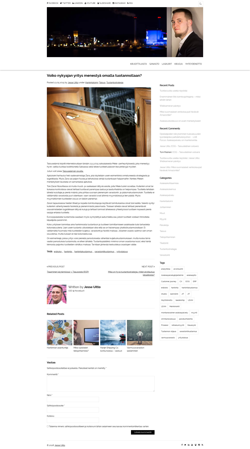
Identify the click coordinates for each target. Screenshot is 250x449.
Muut (162, 213)
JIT (183, 294)
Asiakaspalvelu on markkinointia (182, 140)
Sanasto (154, 64)
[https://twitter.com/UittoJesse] (185, 445)
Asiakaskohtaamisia (169, 183)
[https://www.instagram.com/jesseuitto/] (199, 445)
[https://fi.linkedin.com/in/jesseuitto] (188, 445)
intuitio (164, 294)
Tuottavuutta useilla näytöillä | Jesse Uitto (179, 158)
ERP (194, 281)
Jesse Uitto (73, 82)
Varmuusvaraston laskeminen (135, 349)
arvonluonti (178, 269)
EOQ (188, 281)
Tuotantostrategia (114, 82)
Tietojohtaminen (167, 237)
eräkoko (58, 251)
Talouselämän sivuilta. (73, 171)
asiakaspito (191, 275)
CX (181, 281)
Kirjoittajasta (138, 64)
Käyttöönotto (166, 300)
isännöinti (174, 294)
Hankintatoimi (91, 82)
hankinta (68, 251)
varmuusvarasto (168, 338)
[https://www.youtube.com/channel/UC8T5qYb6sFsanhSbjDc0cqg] (192, 445)
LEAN (190, 300)
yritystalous (122, 251)
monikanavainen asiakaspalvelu (174, 313)
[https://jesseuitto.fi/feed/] (202, 445)
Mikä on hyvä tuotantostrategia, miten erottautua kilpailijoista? (131, 273)
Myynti (163, 219)
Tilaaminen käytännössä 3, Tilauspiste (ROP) (68, 272)
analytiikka (165, 269)
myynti (194, 313)
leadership (180, 300)
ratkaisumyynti (178, 325)
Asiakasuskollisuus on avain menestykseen (180, 121)
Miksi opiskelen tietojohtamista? (81, 349)
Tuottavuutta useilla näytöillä (173, 91)
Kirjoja (178, 64)
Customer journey (168, 281)
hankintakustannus (83, 251)
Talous (102, 82)
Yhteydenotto (193, 64)
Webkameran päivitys (170, 106)
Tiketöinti (164, 243)
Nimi (49, 395)
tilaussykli (192, 325)
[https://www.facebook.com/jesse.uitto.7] (182, 445)
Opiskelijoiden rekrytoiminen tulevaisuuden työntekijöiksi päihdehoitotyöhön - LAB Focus (180, 137)
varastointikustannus (104, 251)
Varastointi (165, 255)
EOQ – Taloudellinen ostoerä (185, 146)
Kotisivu (50, 416)
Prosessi (164, 325)
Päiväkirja (164, 225)
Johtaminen (165, 207)
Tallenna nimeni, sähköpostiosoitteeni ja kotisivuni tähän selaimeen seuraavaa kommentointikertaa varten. (99, 426)
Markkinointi (175, 306)
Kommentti (53, 374)
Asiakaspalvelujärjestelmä (172, 275)
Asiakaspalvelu (167, 195)
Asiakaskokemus (168, 189)
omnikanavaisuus (168, 319)
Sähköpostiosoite (56, 405)
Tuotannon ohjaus (168, 331)
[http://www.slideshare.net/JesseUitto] (195, 445)
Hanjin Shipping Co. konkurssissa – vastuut (111, 349)
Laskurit (167, 64)
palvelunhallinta (186, 319)
